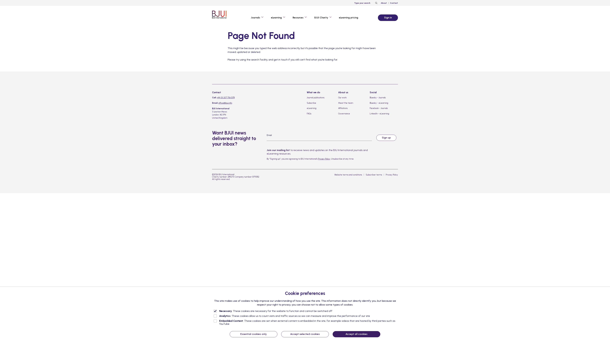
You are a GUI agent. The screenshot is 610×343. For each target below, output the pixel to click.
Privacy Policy (324, 159)
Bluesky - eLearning (379, 103)
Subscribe (311, 103)
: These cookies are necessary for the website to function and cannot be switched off (275, 311)
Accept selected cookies (305, 334)
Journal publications (315, 97)
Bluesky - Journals (378, 97)
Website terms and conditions (348, 175)
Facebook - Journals (379, 108)
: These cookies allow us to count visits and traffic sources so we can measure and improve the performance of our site (294, 315)
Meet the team (345, 103)
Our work (342, 97)
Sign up (386, 137)
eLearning (311, 108)
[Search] (376, 3)
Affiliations (343, 108)
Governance (344, 113)
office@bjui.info (225, 103)
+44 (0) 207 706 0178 (226, 97)
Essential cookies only (253, 334)
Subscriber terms (374, 175)
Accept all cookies (356, 334)
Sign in (388, 17)
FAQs (309, 113)
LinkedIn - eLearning (379, 113)
